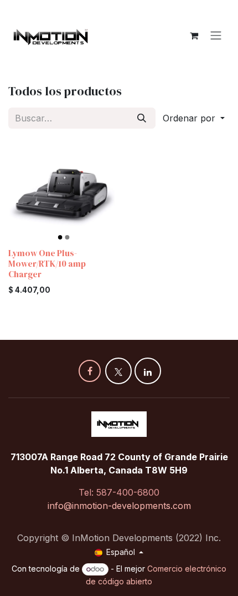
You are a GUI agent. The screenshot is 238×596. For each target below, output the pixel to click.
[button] (194, 118)
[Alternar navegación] (216, 35)
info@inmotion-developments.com (119, 505)
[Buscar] (142, 118)
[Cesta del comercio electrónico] (194, 35)
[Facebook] (90, 371)
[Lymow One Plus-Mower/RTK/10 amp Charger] (61, 190)
